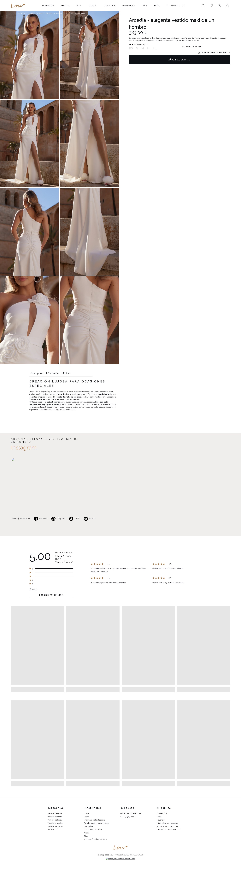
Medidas (66, 373)
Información (52, 373)
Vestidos (21, 13)
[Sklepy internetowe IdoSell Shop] (120, 859)
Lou (12, 13)
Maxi (41, 13)
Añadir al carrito (179, 60)
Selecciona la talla (138, 44)
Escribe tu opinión (51, 595)
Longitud (32, 13)
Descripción (37, 373)
